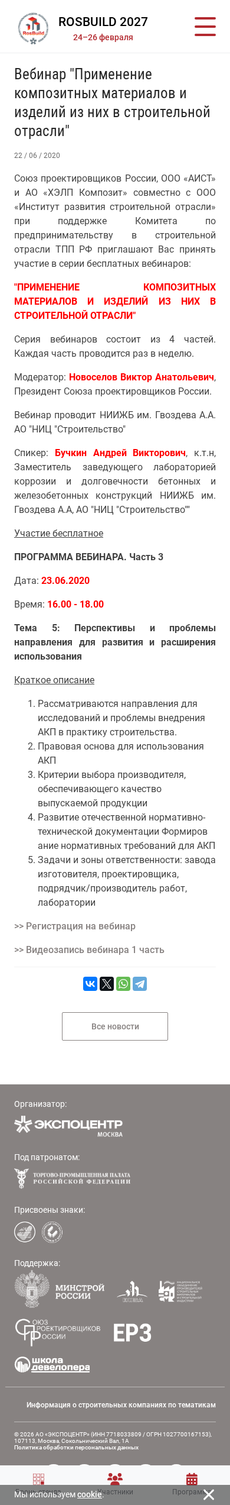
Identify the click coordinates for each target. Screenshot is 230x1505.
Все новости (115, 1026)
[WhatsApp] (123, 984)
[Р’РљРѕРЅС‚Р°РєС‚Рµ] (90, 984)
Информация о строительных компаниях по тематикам (121, 1405)
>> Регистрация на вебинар (75, 926)
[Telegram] (140, 984)
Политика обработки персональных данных (76, 1447)
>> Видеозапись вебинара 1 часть (89, 949)
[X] (107, 984)
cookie (89, 1494)
